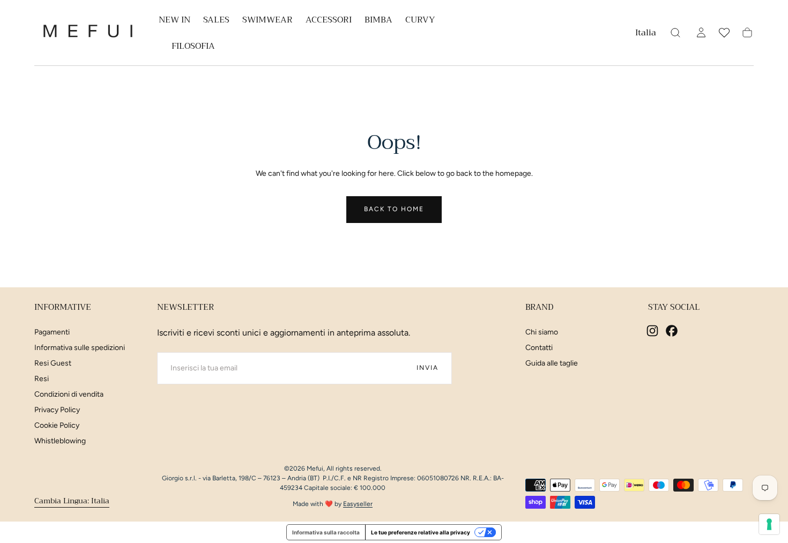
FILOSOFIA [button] (193, 47)
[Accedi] (701, 32)
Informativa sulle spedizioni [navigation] (79, 347)
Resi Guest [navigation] (52, 363)
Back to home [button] (394, 209)
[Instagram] (652, 330)
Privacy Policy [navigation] (57, 409)
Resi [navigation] (41, 378)
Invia (427, 367)
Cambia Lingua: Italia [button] (71, 500)
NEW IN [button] (174, 21)
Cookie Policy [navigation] (56, 425)
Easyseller (358, 504)
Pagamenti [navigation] (52, 332)
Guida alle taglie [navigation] (551, 363)
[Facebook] (671, 330)
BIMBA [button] (378, 21)
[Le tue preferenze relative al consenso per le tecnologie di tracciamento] (769, 524)
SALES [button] (216, 21)
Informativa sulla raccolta (326, 532)
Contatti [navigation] (539, 347)
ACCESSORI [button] (329, 21)
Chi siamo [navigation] (541, 332)
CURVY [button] (420, 21)
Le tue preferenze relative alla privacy (420, 532)
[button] (645, 34)
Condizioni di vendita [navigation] (68, 394)
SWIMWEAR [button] (267, 21)
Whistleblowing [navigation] (60, 440)
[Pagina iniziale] (88, 33)
